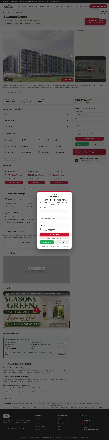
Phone (42, 214)
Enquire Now (54, 234)
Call (63, 242)
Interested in (44, 222)
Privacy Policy (51, 229)
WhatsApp (48, 242)
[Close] (69, 194)
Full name (43, 207)
